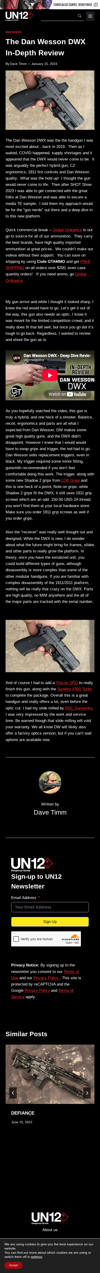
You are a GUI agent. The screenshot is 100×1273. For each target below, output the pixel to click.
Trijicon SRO (67, 683)
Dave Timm (18, 64)
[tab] (41, 1145)
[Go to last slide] (13, 1093)
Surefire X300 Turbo (74, 689)
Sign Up (50, 922)
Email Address (23, 897)
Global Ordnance (67, 230)
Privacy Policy (46, 978)
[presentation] (50, 1074)
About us (50, 1230)
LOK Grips (71, 480)
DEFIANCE (22, 1113)
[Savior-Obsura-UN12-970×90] (50, 4)
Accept (13, 1265)
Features (14, 32)
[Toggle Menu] (90, 16)
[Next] (87, 1093)
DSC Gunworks (78, 708)
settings (36, 1257)
